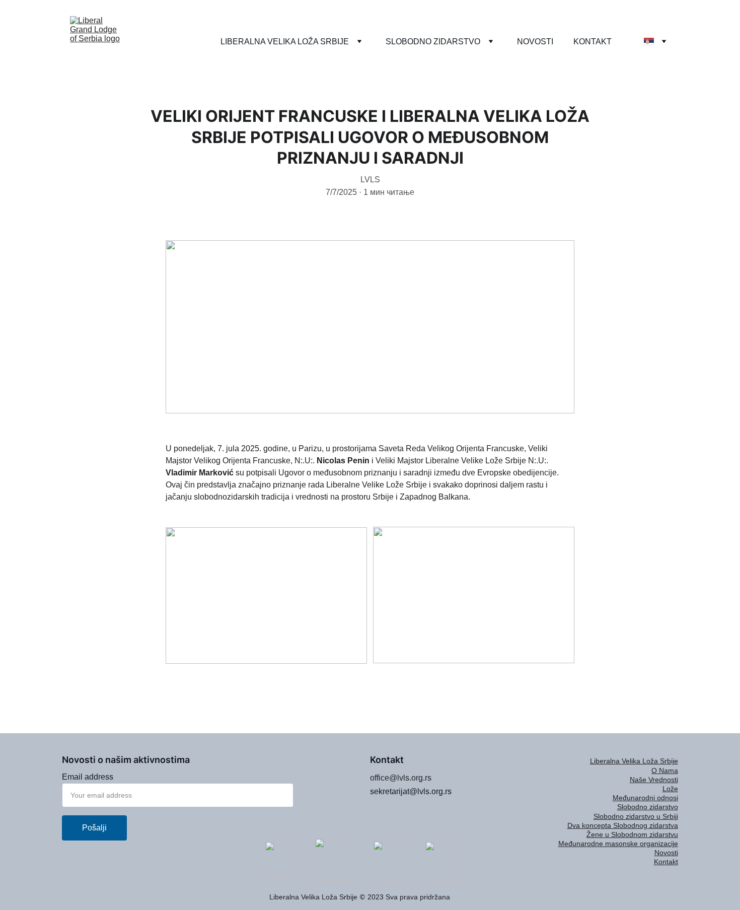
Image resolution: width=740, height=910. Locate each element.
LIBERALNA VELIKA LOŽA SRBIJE (284, 41)
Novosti (666, 853)
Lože (670, 789)
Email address (87, 777)
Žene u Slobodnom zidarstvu (632, 834)
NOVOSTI (535, 41)
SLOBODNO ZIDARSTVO (433, 41)
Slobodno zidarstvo (647, 807)
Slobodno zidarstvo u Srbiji (636, 816)
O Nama (664, 770)
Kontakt (666, 862)
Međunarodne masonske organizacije (618, 843)
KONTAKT (592, 41)
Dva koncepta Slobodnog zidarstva (622, 825)
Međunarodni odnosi (645, 798)
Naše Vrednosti (654, 780)
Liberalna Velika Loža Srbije (634, 761)
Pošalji (94, 827)
